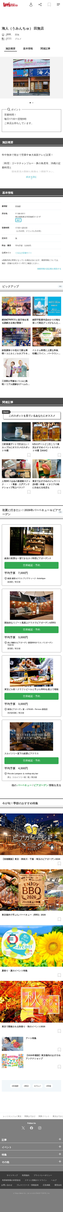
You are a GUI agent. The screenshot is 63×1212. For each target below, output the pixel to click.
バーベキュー (24, 785)
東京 (27, 1086)
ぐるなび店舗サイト (23, 252)
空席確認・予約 (31, 565)
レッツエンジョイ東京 (12, 1116)
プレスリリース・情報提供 (28, 1185)
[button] (30, 102)
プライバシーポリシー (43, 1175)
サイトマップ (12, 1175)
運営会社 (58, 1185)
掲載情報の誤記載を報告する (49, 268)
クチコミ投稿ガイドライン (36, 1180)
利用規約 (25, 1175)
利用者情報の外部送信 (11, 1180)
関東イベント (44, 1116)
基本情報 (7, 193)
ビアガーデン (41, 785)
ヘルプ (54, 1180)
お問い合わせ (6, 1185)
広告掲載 (46, 1185)
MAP (18, 220)
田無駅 (16, 1086)
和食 (49, 1086)
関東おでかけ (29, 1116)
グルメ (38, 1086)
